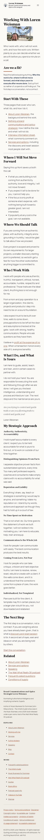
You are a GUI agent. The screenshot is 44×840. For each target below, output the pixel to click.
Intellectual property (11, 816)
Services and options (18, 142)
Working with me (14, 732)
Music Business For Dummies (18, 773)
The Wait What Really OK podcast (24, 672)
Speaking (12, 669)
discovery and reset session (23, 633)
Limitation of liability (26, 816)
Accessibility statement (27, 823)
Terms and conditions (22, 810)
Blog (9, 749)
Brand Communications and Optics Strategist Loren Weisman (19, 692)
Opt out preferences (26, 820)
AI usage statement (11, 823)
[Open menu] (37, 5)
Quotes (10, 782)
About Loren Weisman (18, 114)
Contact (11, 754)
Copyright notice (10, 813)
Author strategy (14, 740)
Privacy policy (8, 810)
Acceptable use (22, 813)
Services (11, 736)
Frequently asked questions (21, 676)
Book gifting (12, 786)
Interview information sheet (21, 135)
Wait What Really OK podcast (18, 778)
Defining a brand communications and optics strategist (21, 124)
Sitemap (11, 799)
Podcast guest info (15, 790)
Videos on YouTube (15, 795)
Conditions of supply (18, 679)
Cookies (32, 813)
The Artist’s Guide (14, 769)
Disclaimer (35, 810)
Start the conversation (14, 650)
